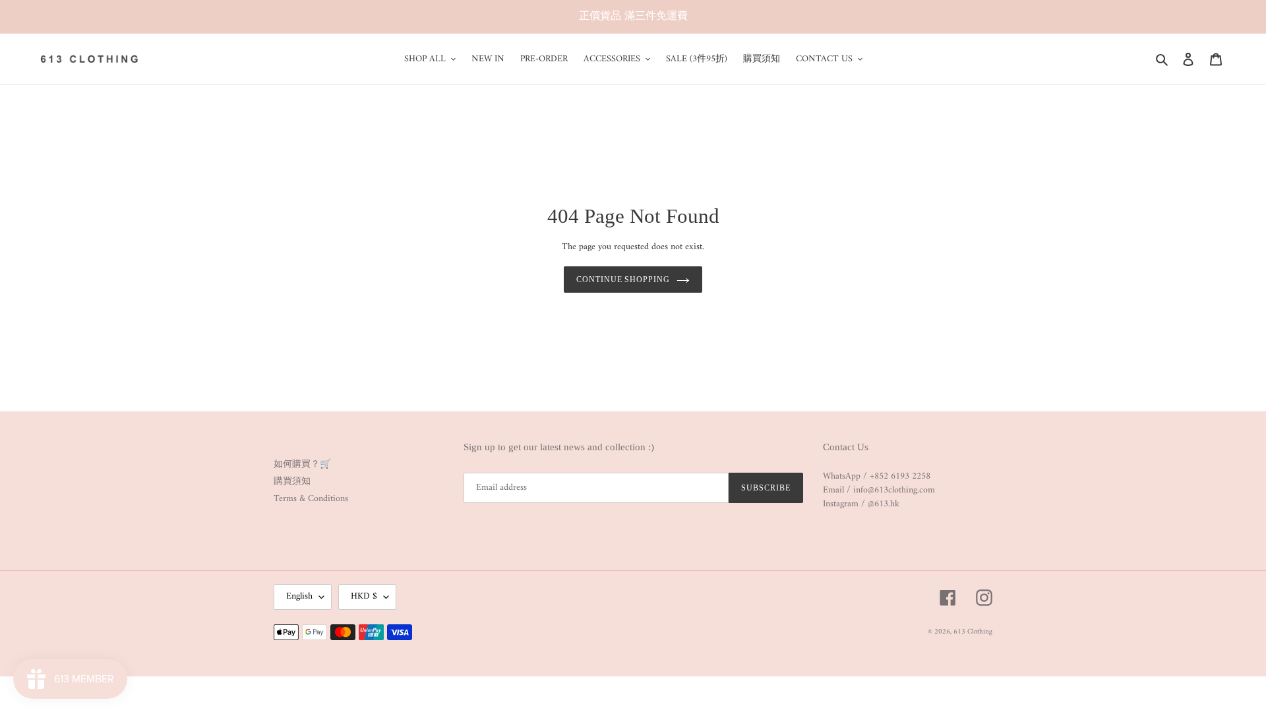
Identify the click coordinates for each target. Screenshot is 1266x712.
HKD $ (364, 596)
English (299, 596)
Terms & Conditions (311, 498)
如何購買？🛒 (302, 464)
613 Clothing (972, 632)
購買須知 (292, 481)
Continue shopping (623, 279)
